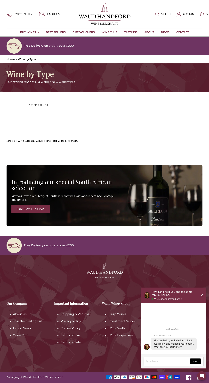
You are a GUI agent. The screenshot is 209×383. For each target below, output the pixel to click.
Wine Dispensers (121, 335)
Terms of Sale (71, 342)
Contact (182, 32)
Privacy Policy (71, 321)
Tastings (130, 32)
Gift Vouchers (83, 32)
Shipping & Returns (75, 314)
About (149, 32)
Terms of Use (70, 335)
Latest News (22, 328)
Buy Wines (28, 32)
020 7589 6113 (23, 14)
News (165, 32)
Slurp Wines (117, 314)
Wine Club (109, 32)
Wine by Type (27, 59)
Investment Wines (122, 321)
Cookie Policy (70, 328)
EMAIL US (53, 14)
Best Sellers (56, 32)
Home (11, 59)
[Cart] (202, 14)
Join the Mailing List (27, 321)
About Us (20, 314)
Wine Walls (117, 328)
